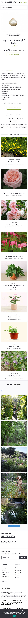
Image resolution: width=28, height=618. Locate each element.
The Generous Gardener (14, 225)
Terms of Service (5, 572)
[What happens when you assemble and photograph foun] (14, 433)
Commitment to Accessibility (5, 577)
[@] (5, 391)
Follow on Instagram (15, 525)
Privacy (3, 574)
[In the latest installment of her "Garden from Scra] (14, 459)
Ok (14, 615)
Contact (3, 570)
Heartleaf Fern (14, 346)
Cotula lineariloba (14, 162)
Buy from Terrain (13, 54)
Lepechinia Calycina (14, 376)
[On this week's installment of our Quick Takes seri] (14, 485)
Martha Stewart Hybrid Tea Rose (14, 193)
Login (25, 2)
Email (18, 577)
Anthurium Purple (14, 317)
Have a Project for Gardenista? (5, 581)
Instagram (19, 570)
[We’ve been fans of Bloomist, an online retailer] (14, 407)
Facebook (19, 572)
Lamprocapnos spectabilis (14, 256)
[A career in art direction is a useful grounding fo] (14, 511)
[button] (19, 2)
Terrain (16, 45)
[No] (26, 613)
